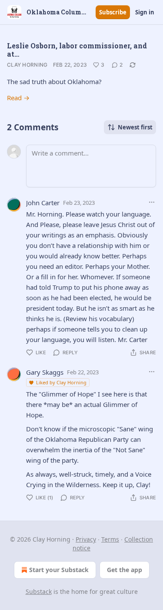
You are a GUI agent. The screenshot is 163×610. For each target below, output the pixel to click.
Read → (18, 97)
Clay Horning (27, 64)
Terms (110, 539)
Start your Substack (59, 570)
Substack (39, 591)
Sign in (144, 12)
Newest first (135, 127)
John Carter (43, 202)
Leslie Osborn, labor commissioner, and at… (77, 49)
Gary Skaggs (44, 372)
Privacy (86, 539)
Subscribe (112, 12)
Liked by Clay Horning (61, 382)
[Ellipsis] (152, 202)
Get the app (124, 570)
